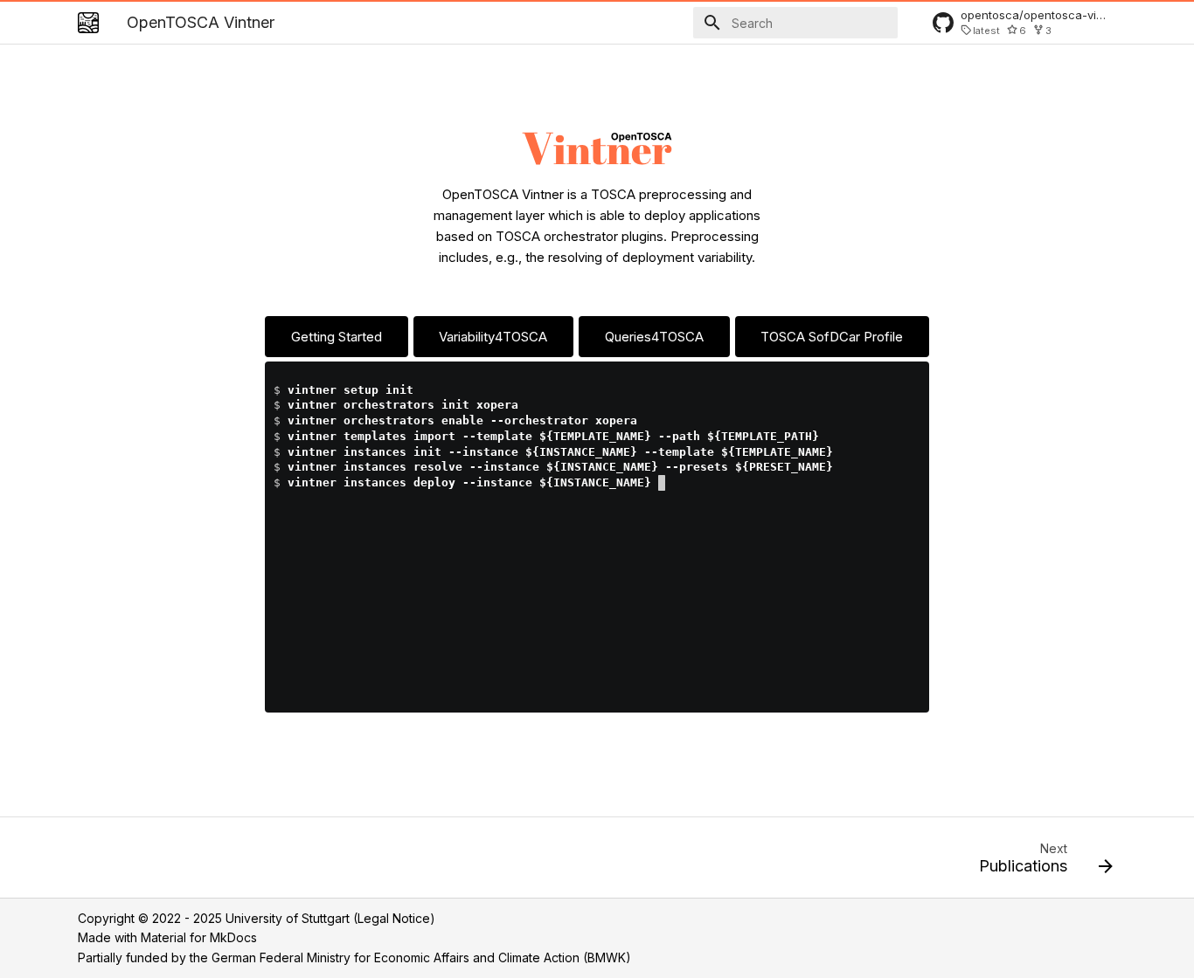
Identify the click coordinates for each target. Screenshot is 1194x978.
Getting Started (336, 336)
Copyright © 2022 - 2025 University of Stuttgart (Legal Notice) (256, 918)
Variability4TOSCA (493, 336)
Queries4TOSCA (654, 336)
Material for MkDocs (199, 937)
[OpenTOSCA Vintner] (88, 22)
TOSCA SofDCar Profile (831, 336)
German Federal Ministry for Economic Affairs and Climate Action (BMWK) (421, 957)
